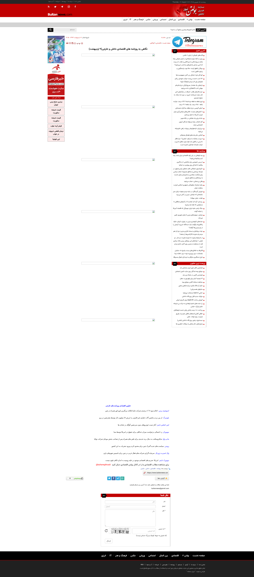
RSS (142, 565)
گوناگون (152, 43)
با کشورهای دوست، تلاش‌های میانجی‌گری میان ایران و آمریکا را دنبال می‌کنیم (188, 113)
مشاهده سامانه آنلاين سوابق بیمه (192, 282)
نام (164, 501)
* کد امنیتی (162, 529)
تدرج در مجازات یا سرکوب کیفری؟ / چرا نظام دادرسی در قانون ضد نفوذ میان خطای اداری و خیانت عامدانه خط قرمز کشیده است (189, 142)
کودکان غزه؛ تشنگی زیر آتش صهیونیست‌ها (189, 75)
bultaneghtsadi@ (103, 464)
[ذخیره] (72, 43)
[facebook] (75, 6)
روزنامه (159, 469)
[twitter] (55, 7)
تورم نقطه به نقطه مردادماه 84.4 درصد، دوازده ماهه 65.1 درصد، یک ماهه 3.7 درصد (188, 103)
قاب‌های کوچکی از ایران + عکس (193, 55)
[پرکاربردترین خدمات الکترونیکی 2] (56, 49)
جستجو (180, 565)
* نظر (163, 511)
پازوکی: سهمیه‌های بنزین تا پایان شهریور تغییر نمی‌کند (188, 216)
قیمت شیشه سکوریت (56, 111)
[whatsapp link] (122, 478)
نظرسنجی (164, 565)
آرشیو (186, 565)
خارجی (142, 469)
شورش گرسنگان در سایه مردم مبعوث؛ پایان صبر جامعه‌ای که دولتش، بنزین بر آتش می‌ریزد (188, 193)
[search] (50, 30)
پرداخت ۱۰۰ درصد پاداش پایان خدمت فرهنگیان (188, 310)
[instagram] (69, 7)
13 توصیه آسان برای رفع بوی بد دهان (191, 278)
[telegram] (62, 7)
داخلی (147, 469)
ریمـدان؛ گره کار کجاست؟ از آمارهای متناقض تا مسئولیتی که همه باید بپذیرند (188, 203)
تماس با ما (78, 1)
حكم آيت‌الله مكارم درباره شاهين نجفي (191, 286)
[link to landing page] (193, 10)
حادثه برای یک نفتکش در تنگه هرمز (192, 118)
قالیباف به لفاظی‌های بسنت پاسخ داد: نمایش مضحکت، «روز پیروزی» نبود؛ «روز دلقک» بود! (188, 252)
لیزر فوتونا (56, 139)
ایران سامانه (191, 571)
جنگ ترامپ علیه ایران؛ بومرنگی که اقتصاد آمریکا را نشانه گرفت (188, 210)
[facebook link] (114, 478)
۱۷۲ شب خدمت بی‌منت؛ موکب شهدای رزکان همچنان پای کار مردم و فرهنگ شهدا (189, 80)
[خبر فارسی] (56, 79)
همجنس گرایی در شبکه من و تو (193, 275)
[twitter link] (109, 478)
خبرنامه (57, 1)
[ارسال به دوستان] (70, 43)
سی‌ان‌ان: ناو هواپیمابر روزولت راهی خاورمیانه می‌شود (189, 130)
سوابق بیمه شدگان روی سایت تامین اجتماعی (189, 271)
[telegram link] (118, 478)
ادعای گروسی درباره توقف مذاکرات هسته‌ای (189, 108)
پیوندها (64, 1)
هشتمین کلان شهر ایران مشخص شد (191, 268)
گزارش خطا (161, 478)
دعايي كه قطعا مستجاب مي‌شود (193, 293)
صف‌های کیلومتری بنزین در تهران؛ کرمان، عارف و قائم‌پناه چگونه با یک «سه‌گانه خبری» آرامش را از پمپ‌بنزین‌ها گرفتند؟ (188, 224)
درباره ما (70, 1)
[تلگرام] (189, 42)
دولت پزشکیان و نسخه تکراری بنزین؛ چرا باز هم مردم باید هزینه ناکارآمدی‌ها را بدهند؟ (188, 232)
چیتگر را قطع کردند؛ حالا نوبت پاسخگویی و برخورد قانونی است (190, 70)
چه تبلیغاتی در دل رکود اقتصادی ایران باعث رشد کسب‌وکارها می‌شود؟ (188, 157)
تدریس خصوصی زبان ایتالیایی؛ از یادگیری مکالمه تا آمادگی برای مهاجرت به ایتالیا (190, 163)
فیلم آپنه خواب (56, 126)
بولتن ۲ (189, 19)
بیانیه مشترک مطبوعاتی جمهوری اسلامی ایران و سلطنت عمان (188, 186)
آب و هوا (50, 1)
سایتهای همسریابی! (196, 289)
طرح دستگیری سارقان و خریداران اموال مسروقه (188, 257)
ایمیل (163, 506)
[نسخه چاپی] (67, 43)
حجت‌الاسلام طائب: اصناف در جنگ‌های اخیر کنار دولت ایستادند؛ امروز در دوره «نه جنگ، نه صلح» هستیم (188, 95)
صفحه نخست (200, 19)
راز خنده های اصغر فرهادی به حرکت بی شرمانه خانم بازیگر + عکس (188, 305)
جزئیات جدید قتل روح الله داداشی (192, 296)
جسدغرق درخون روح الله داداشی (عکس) (190, 320)
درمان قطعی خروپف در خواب (56, 133)
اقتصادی (158, 43)
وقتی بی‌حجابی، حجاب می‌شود (193, 181)
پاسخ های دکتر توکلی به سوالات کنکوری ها (189, 324)
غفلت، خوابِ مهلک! (196, 198)
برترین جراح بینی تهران (56, 103)
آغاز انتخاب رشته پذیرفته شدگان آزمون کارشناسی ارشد (191, 123)
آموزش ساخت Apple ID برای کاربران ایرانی (189, 300)
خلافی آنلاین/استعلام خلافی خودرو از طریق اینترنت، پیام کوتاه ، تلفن (189, 315)
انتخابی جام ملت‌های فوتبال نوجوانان (191, 135)
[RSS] (49, 6)
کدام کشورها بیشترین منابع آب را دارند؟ (183, 30)
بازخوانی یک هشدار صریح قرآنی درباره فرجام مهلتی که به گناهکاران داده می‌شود (189, 87)
